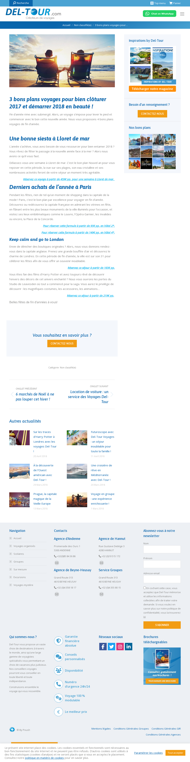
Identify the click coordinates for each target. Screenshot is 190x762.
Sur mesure (20, 569)
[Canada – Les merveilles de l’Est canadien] (158, 140)
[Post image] (19, 437)
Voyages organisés (24, 546)
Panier (177, 3)
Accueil (17, 538)
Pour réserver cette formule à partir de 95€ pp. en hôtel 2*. (79, 226)
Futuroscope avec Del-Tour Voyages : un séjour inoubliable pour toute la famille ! (102, 441)
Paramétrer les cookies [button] (148, 752)
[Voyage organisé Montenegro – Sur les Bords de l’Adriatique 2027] (170, 164)
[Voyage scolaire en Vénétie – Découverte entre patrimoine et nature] (135, 140)
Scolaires (19, 553)
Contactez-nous (62, 343)
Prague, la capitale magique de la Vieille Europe (45, 498)
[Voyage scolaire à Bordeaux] (158, 152)
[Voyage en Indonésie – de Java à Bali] (170, 152)
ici (144, 616)
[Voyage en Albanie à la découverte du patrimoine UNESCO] (170, 140)
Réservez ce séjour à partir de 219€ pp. (90, 295)
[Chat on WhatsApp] (159, 15)
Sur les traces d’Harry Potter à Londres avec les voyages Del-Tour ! (45, 441)
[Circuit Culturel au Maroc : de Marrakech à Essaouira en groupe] (147, 152)
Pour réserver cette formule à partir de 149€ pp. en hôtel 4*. (78, 232)
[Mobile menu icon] (182, 14)
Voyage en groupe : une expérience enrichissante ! (102, 498)
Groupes (19, 561)
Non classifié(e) (68, 367)
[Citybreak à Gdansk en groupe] (147, 140)
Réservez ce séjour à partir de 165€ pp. (91, 267)
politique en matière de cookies (44, 758)
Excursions (20, 577)
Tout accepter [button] (175, 752)
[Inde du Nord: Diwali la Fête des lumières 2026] (135, 164)
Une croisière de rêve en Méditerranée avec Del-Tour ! (101, 472)
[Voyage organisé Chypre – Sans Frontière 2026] (158, 164)
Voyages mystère (23, 585)
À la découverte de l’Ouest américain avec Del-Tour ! (43, 472)
